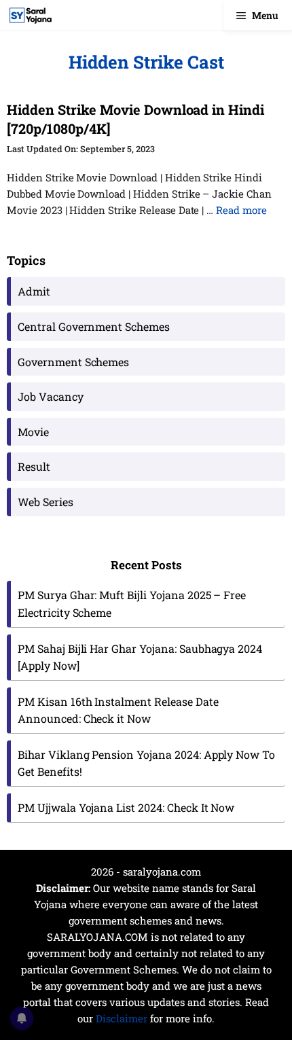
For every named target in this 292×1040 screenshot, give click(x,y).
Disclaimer (121, 1018)
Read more (241, 210)
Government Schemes (73, 362)
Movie (33, 432)
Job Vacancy (51, 396)
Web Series (45, 502)
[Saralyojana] (30, 15)
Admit (34, 291)
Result (34, 466)
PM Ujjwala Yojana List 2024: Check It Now (126, 807)
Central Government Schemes (94, 326)
